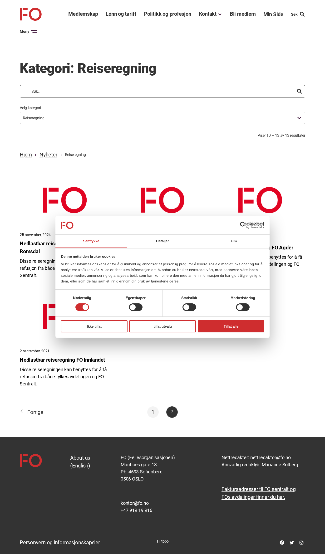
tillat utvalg (162, 326)
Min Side (273, 14)
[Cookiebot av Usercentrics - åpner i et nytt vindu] (243, 225)
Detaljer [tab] (162, 241)
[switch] (136, 307)
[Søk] (299, 91)
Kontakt (208, 14)
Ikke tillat (94, 326)
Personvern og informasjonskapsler (60, 542)
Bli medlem (243, 14)
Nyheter (48, 155)
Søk (294, 14)
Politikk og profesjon (167, 14)
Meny (24, 31)
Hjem (26, 155)
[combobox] (162, 118)
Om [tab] (234, 241)
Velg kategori (30, 108)
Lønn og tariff (121, 14)
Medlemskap (83, 14)
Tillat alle (231, 326)
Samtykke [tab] (91, 241)
